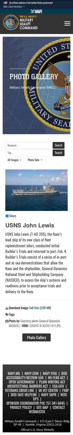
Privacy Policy (21, 407)
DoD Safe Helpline (24, 394)
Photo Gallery (36, 337)
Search (58, 145)
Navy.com (31, 373)
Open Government (22, 382)
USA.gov (58, 386)
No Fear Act (56, 377)
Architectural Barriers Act (27, 386)
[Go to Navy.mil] (36, 11)
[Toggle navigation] (67, 23)
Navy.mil (14, 373)
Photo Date (34, 160)
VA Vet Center (48, 390)
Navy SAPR (48, 394)
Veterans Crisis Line (19, 390)
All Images (13, 160)
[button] (15, 6)
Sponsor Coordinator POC (25, 403)
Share (12, 215)
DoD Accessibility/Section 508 (36, 375)
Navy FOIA (50, 373)
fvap (65, 390)
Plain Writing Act (52, 382)
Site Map (42, 407)
